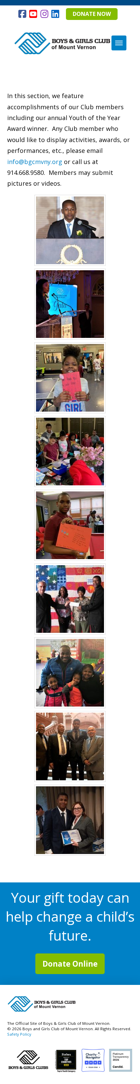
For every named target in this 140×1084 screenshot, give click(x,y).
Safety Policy (19, 1034)
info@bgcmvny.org (34, 162)
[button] (118, 43)
